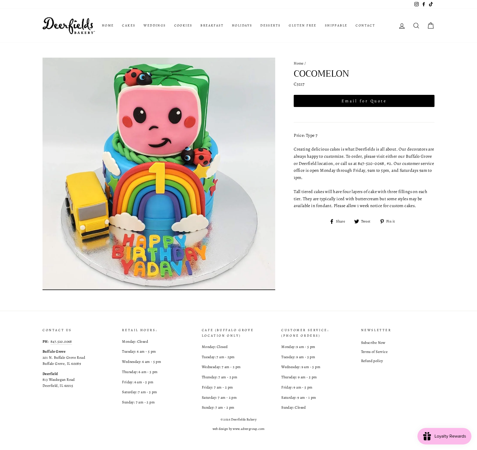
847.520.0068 (61, 341)
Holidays (242, 25)
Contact (365, 25)
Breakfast (212, 25)
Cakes (128, 25)
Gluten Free (302, 25)
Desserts (270, 25)
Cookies (183, 25)
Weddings (155, 25)
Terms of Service (374, 351)
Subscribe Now (373, 342)
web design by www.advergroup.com (239, 429)
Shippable (336, 25)
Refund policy (372, 360)
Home (108, 25)
